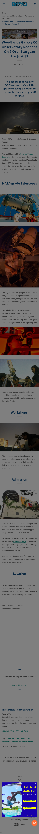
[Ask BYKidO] (34, 823)
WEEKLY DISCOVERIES (29, 800)
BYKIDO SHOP (29, 808)
